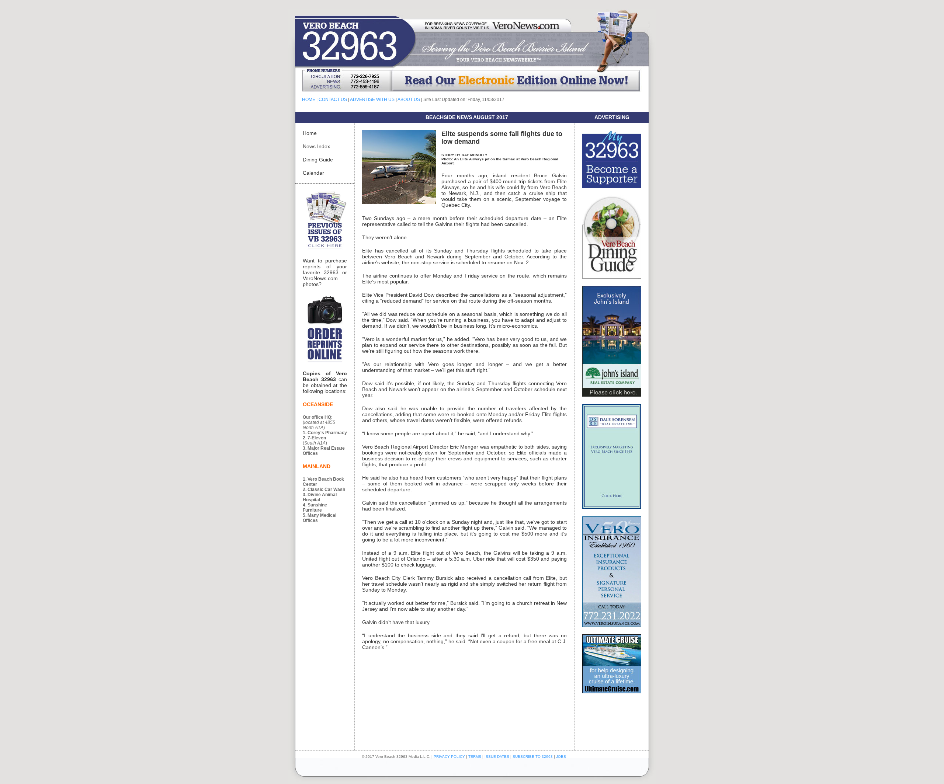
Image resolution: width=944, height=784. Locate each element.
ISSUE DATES (497, 757)
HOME (308, 99)
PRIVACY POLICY (449, 757)
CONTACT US (333, 99)
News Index (316, 146)
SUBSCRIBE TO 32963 (533, 757)
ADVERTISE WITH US (372, 99)
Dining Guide (318, 160)
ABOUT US (409, 99)
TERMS (474, 757)
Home (310, 133)
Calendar (313, 173)
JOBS (561, 757)
